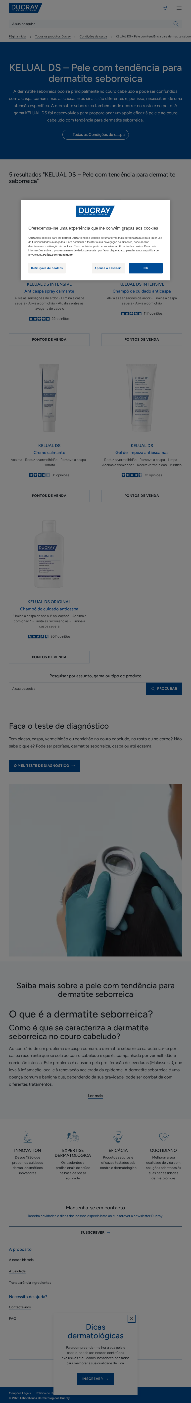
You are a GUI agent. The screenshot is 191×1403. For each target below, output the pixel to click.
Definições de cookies (47, 268)
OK (145, 268)
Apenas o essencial (108, 268)
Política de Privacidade (58, 254)
